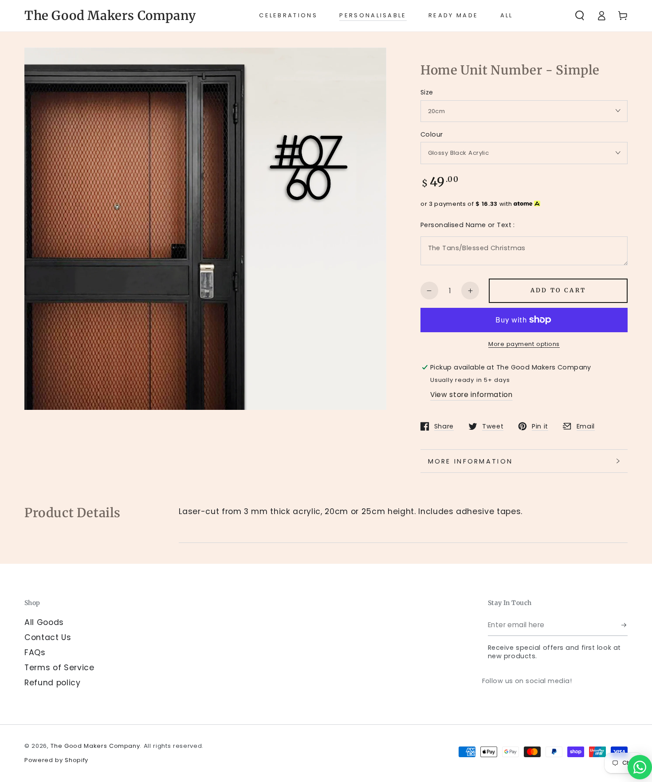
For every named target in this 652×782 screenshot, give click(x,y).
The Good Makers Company (95, 746)
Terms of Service (59, 667)
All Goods (44, 622)
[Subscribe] (624, 625)
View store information (471, 394)
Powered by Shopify (56, 760)
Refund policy (52, 682)
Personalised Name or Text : (467, 224)
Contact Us (47, 637)
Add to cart (558, 290)
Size (426, 92)
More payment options (524, 344)
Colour (431, 134)
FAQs (35, 652)
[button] (579, 15)
